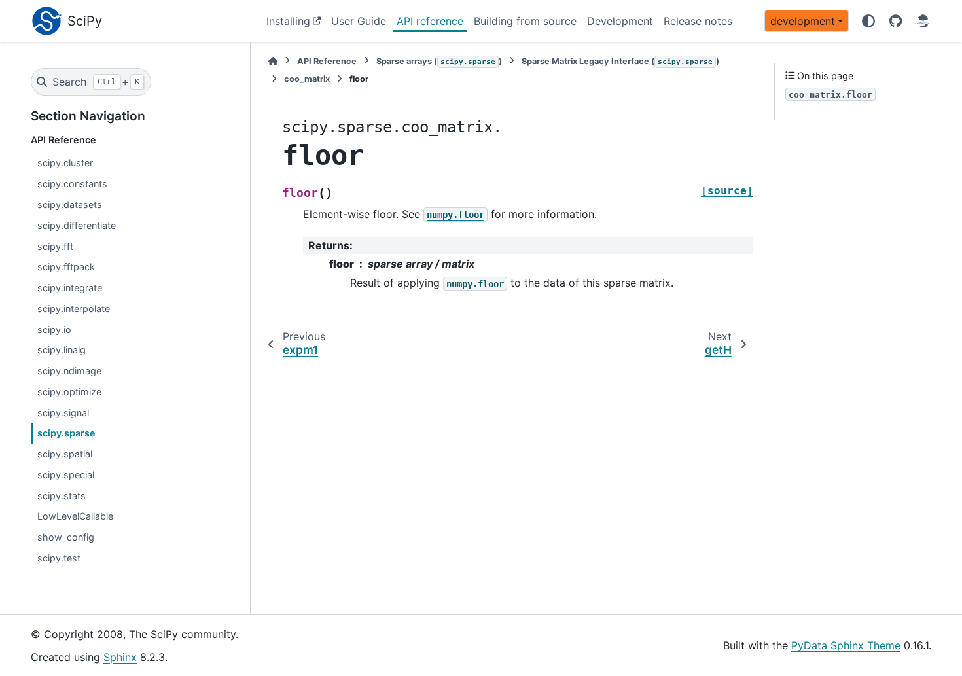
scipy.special (65, 474)
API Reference (327, 61)
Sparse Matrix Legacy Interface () (620, 61)
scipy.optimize (69, 391)
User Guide (358, 20)
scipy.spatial (64, 453)
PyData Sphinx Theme (845, 645)
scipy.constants (72, 183)
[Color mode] (868, 21)
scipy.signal (63, 412)
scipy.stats (61, 495)
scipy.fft (55, 246)
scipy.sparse (66, 432)
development (802, 20)
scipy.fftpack (66, 266)
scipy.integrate (69, 287)
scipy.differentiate (76, 225)
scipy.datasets (69, 204)
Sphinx (120, 657)
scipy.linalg (61, 349)
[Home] (272, 61)
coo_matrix (307, 79)
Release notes (698, 20)
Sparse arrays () (439, 61)
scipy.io (54, 329)
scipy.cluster (65, 162)
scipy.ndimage (69, 370)
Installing (288, 20)
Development (620, 20)
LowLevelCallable (75, 516)
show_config (65, 537)
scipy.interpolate (73, 308)
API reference (430, 20)
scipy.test (58, 557)
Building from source (525, 20)
